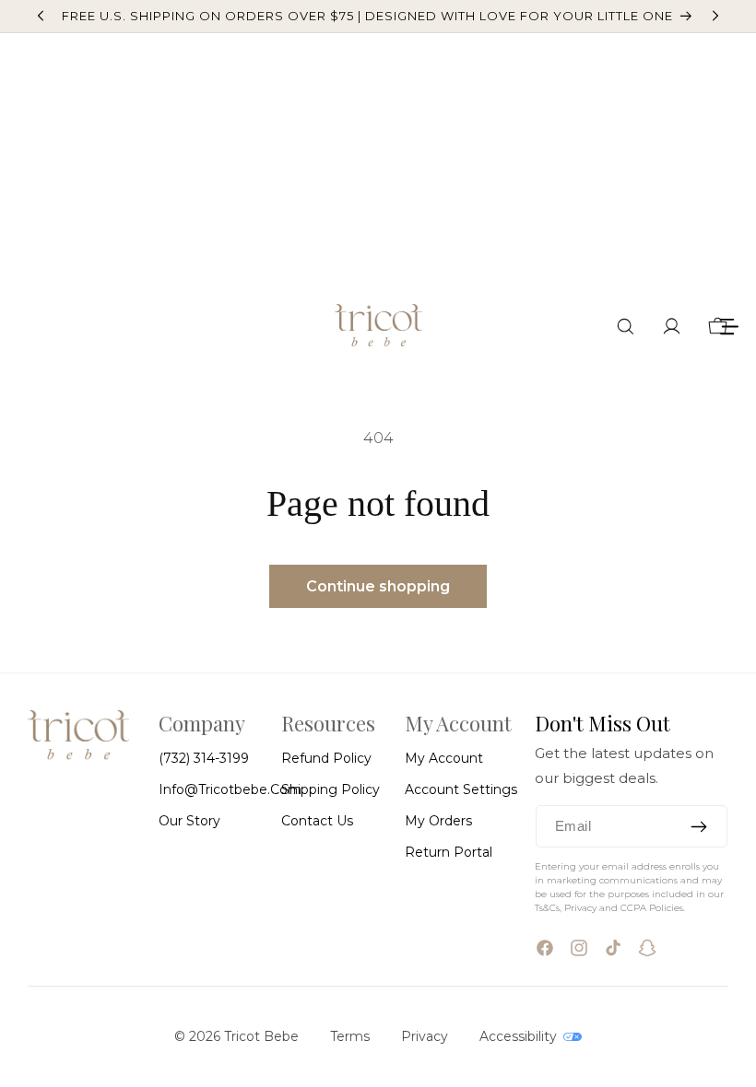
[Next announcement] (715, 15)
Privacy (424, 1036)
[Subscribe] (699, 826)
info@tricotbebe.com (230, 789)
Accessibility (520, 1036)
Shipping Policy (330, 789)
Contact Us (317, 820)
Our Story (189, 820)
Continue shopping (378, 586)
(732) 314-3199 (204, 758)
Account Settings (461, 789)
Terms (350, 1036)
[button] (625, 326)
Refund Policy (326, 758)
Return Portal (448, 852)
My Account (444, 758)
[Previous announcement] (40, 15)
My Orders (438, 820)
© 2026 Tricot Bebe (236, 1036)
